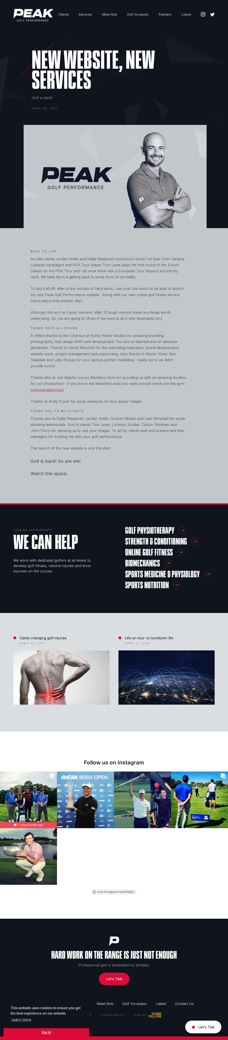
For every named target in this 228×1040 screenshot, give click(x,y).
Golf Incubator (134, 1003)
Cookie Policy (113, 1015)
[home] (33, 15)
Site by (140, 1015)
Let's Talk (114, 979)
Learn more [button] (21, 1019)
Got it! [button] (46, 1032)
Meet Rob (105, 1003)
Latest (161, 1003)
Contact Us (184, 1003)
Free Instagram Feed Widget (115, 891)
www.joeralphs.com (47, 390)
